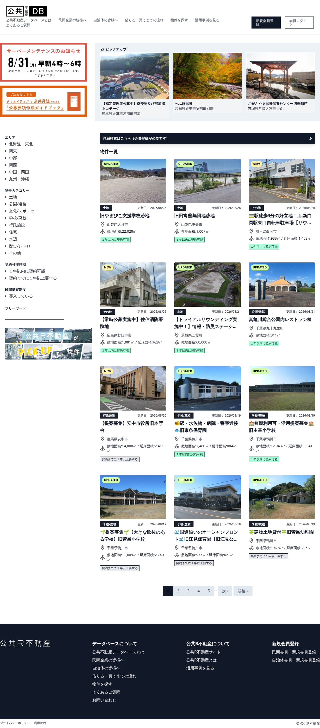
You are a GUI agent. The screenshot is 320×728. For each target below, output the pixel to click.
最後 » (243, 591)
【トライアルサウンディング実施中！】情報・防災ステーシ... (205, 322)
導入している (21, 296)
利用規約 (40, 723)
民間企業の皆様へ (72, 20)
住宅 (13, 232)
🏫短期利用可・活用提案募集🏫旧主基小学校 (281, 426)
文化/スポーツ (21, 211)
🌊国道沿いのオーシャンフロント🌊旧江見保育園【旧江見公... (206, 535)
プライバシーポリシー (15, 723)
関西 (13, 165)
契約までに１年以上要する (33, 278)
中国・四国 (19, 172)
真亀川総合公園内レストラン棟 (280, 319)
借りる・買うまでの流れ (144, 20)
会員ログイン (298, 22)
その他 (15, 253)
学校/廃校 (17, 218)
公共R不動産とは (201, 660)
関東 (13, 151)
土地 (13, 197)
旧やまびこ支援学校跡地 (125, 215)
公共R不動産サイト (203, 652)
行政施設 (17, 225)
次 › (225, 591)
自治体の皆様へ (106, 20)
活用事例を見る (207, 20)
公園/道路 (17, 204)
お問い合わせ (104, 700)
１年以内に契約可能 (27, 271)
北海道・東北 (21, 144)
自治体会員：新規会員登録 (296, 660)
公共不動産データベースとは (29, 20)
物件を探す (179, 20)
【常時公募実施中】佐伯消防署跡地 (131, 322)
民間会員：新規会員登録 (294, 652)
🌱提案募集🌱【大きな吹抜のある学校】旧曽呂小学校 (132, 535)
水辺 (13, 239)
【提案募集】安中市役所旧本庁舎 (131, 426)
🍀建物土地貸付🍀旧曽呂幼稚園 (281, 532)
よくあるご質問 (18, 25)
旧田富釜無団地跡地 (194, 215)
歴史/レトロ (19, 246)
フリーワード (15, 308)
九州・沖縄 (19, 179)
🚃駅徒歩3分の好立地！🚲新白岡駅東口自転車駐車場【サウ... (280, 218)
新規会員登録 (265, 22)
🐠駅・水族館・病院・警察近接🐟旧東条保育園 (206, 426)
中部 (13, 158)
